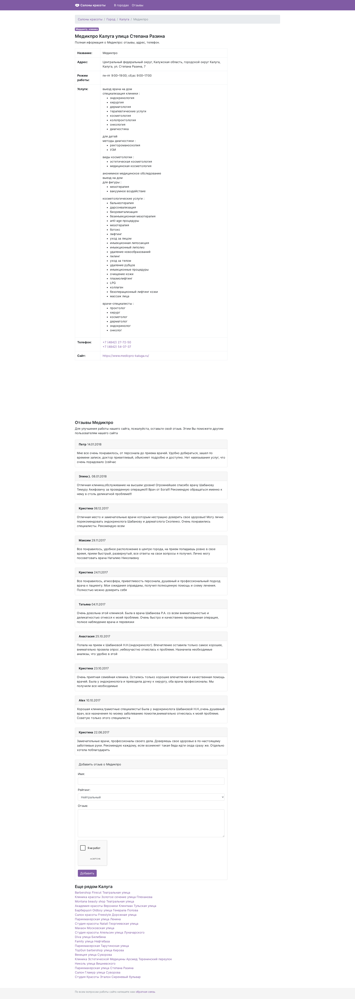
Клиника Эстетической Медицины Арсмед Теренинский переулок (123, 959)
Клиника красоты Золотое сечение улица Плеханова (113, 897)
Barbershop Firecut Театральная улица (102, 892)
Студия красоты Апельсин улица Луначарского (110, 932)
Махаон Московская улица (94, 928)
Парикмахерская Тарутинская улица (102, 946)
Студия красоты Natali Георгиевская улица (106, 923)
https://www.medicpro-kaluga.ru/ (126, 356)
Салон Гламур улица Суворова (97, 972)
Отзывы (137, 5)
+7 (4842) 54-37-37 (117, 346)
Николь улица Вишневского (95, 963)
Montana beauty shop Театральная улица (104, 901)
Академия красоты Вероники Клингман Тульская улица (115, 906)
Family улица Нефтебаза (92, 941)
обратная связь (145, 991)
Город (110, 19)
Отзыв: (83, 806)
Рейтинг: (84, 790)
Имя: (81, 774)
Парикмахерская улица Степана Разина (104, 968)
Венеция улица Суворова (93, 954)
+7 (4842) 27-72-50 (117, 342)
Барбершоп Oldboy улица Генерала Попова (106, 910)
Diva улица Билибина (90, 937)
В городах (121, 5)
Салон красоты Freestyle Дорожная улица (105, 915)
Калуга (124, 19)
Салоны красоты (93, 5)
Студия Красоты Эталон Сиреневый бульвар (108, 977)
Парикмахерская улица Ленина (98, 919)
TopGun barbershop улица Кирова (99, 950)
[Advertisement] (151, 390)
